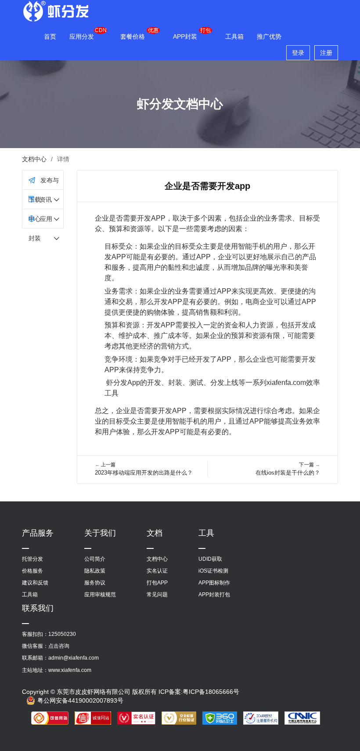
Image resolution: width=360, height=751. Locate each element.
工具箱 (234, 36)
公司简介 (94, 559)
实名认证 (157, 571)
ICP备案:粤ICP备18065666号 (198, 691)
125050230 (62, 634)
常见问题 (157, 594)
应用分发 (81, 36)
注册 (326, 52)
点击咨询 (58, 646)
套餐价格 (132, 36)
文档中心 (34, 159)
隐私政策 (94, 571)
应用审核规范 (100, 594)
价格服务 (32, 571)
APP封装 (185, 36)
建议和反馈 (35, 583)
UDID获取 (210, 559)
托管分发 (32, 559)
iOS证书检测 (213, 571)
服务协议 (94, 583)
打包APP (157, 583)
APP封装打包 (214, 594)
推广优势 (269, 36)
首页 (50, 36)
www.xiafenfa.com (69, 670)
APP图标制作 (214, 583)
